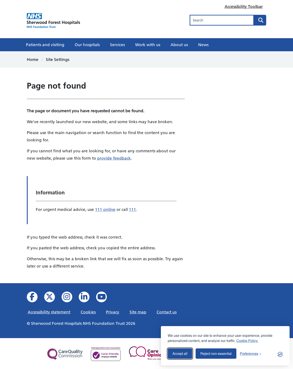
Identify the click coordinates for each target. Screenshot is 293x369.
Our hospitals (87, 44)
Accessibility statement (49, 312)
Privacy (112, 312)
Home (32, 59)
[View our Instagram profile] (70, 298)
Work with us (147, 44)
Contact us (167, 312)
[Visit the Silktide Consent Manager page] (280, 353)
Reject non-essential (216, 353)
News (203, 44)
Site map (138, 312)
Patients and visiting (45, 44)
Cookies (88, 312)
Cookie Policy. (247, 340)
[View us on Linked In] (87, 298)
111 (132, 209)
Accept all (179, 353)
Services (117, 44)
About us (179, 44)
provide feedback (114, 158)
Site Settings (57, 59)
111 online (105, 209)
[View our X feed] (52, 298)
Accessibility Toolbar (244, 6)
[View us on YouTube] (104, 298)
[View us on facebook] (35, 298)
